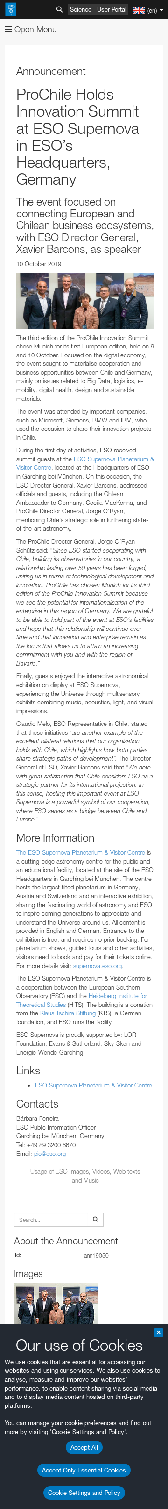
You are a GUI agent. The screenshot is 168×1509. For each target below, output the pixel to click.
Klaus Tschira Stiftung (68, 1013)
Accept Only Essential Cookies (84, 1470)
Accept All (84, 1447)
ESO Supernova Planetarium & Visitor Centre (93, 1085)
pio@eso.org (50, 1153)
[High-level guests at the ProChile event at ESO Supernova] (85, 301)
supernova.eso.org (97, 965)
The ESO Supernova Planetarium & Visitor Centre (80, 852)
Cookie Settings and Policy (84, 1492)
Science (80, 9)
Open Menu (34, 29)
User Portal (111, 9)
